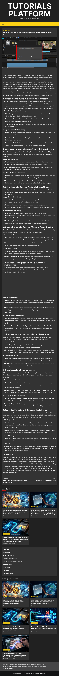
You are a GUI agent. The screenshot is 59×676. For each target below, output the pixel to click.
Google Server (6, 552)
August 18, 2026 (40, 631)
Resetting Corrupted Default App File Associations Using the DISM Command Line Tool (43, 628)
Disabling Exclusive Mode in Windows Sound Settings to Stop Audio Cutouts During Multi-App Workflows (15, 512)
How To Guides (6, 30)
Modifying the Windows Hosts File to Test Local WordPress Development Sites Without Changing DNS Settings (43, 512)
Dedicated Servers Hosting (10, 558)
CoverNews (34, 673)
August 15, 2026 (12, 658)
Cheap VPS (6, 549)
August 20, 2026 (12, 543)
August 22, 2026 (40, 515)
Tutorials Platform (30, 9)
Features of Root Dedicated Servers (12, 561)
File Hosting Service (8, 573)
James (5, 515)
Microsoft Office (7, 564)
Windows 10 (6, 567)
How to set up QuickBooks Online (46, 479)
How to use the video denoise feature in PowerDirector (15, 480)
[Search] (55, 23)
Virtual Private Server (8, 555)
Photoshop (6, 570)
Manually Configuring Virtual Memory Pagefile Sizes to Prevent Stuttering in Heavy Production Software (15, 539)
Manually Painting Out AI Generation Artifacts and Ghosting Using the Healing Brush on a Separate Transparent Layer (14, 655)
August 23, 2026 (12, 515)
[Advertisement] (29, 71)
